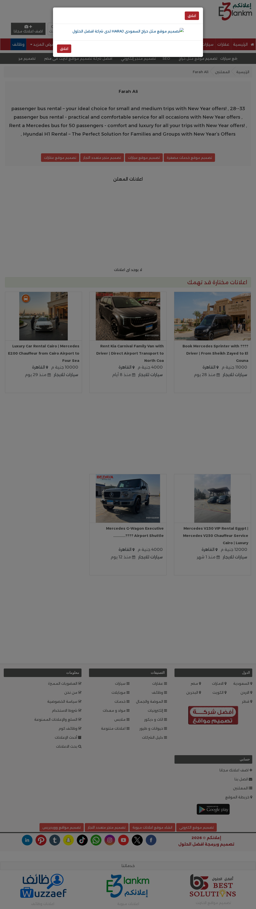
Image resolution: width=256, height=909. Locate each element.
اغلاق (192, 16)
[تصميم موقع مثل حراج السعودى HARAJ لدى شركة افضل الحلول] (128, 31)
